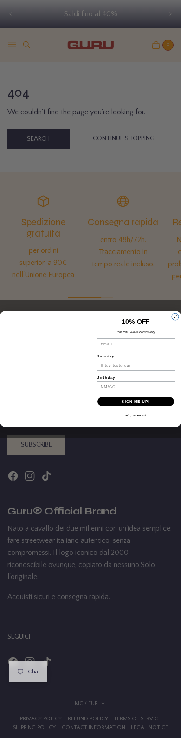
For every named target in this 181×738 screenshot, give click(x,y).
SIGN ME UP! (136, 402)
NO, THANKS (136, 415)
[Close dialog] (175, 316)
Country (105, 356)
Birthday (106, 378)
